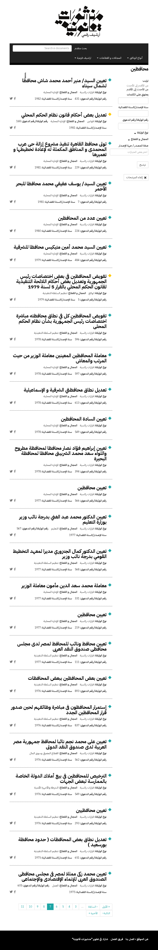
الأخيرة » (93, 913)
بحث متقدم (81, 48)
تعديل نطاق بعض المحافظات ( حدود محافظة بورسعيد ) (62, 842)
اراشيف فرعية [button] (83, 58)
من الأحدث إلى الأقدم (137, 89)
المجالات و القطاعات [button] (110, 58)
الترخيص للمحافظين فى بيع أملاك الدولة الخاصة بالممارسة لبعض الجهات (61, 778)
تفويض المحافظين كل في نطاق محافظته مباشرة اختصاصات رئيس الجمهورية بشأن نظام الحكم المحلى (61, 321)
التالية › (106, 913)
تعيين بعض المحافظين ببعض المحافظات (67, 678)
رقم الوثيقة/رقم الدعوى (135, 120)
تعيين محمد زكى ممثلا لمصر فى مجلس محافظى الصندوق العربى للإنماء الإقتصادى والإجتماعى (62, 876)
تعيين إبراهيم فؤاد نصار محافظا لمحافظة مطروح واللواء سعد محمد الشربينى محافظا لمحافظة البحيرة (61, 453)
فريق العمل (117, 939)
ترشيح (143, 165)
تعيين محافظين (92, 487)
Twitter (11, 98)
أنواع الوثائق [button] (135, 58)
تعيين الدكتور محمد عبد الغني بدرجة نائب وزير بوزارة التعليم (63, 519)
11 (22, 907)
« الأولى (106, 907)
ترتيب (145, 81)
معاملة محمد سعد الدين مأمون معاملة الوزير (64, 585)
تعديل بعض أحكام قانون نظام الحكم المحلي (64, 114)
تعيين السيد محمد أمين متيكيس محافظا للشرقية (60, 247)
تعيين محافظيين (91, 810)
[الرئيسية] (79, 22)
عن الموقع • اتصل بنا (137, 939)
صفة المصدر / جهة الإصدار (133, 146)
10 (30, 907)
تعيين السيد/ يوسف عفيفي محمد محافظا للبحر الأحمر (61, 186)
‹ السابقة (92, 907)
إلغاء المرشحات (134, 177)
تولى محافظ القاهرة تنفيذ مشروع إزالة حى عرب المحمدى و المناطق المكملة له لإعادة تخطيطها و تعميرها (60, 149)
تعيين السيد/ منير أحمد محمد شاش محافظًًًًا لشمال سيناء (64, 83)
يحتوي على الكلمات (137, 95)
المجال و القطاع (139, 139)
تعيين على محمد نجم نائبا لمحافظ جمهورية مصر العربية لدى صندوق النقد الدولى (60, 744)
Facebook (14, 98)
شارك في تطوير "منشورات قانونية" (90, 939)
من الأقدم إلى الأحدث (137, 86)
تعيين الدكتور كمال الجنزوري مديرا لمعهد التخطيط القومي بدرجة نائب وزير (60, 554)
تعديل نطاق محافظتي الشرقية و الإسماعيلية (65, 389)
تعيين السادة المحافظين (84, 418)
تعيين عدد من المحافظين (82, 218)
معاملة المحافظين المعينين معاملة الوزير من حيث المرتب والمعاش (60, 358)
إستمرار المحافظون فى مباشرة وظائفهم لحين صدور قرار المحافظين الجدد (59, 710)
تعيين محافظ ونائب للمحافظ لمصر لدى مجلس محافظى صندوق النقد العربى (62, 646)
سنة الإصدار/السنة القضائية (133, 107)
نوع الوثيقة (142, 133)
